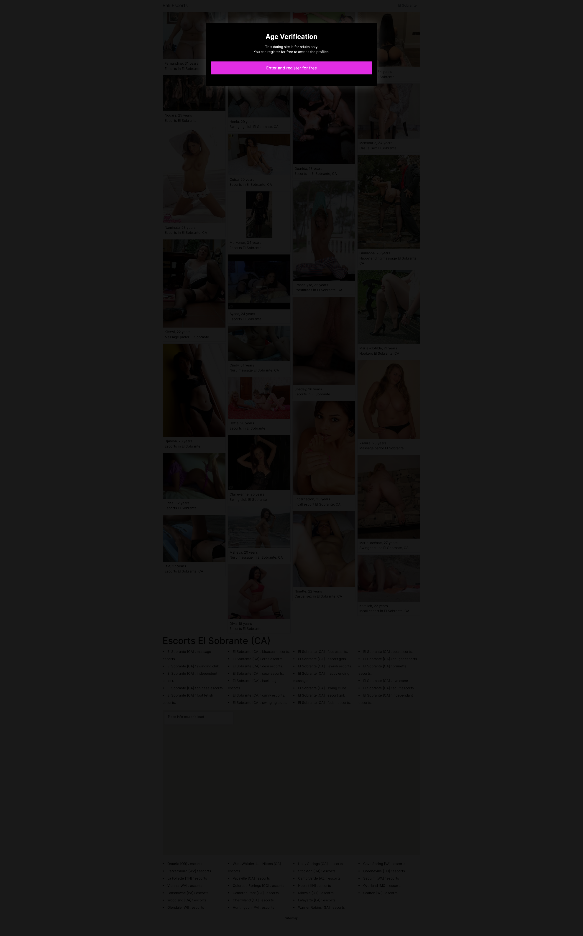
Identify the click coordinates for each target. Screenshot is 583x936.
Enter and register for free (291, 68)
